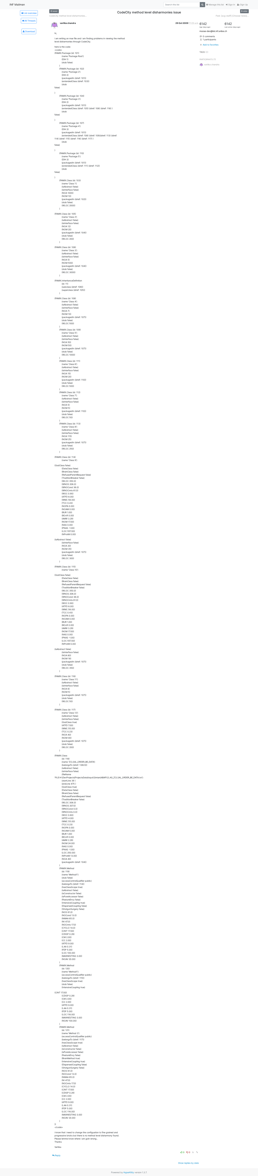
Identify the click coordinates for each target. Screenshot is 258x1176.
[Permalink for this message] (197, 1152)
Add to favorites (210, 44)
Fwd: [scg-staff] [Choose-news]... (232, 15)
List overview (30, 13)
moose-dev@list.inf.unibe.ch (213, 31)
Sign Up (243, 4)
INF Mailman (17, 4)
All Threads (30, 20)
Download (30, 31)
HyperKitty (128, 1172)
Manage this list (216, 4)
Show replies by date (188, 1163)
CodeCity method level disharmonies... (68, 15)
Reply (57, 1155)
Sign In (231, 4)
